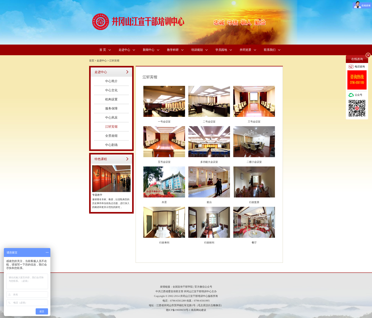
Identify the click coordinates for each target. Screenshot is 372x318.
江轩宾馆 (114, 60)
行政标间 (209, 242)
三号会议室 (254, 121)
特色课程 (101, 159)
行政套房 (254, 202)
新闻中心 (148, 49)
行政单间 (164, 242)
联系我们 (270, 49)
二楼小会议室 (254, 161)
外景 (164, 202)
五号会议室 (164, 161)
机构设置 (111, 99)
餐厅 (254, 242)
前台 (209, 202)
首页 (91, 60)
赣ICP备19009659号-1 (178, 310)
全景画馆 (111, 135)
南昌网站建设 (198, 310)
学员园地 (221, 49)
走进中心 (124, 49)
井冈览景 (245, 49)
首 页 (102, 49)
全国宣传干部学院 (183, 286)
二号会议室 (209, 121)
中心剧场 (111, 145)
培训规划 (197, 49)
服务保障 (111, 108)
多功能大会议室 (209, 161)
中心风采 (111, 117)
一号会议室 (164, 121)
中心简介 (111, 81)
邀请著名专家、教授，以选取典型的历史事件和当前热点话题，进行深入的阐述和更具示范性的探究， (110, 203)
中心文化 (111, 90)
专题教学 (97, 194)
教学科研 (173, 49)
